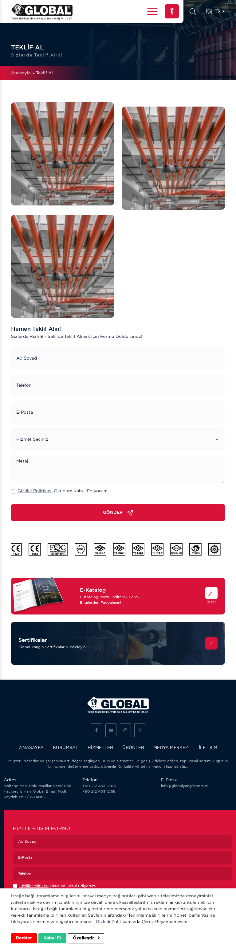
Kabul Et (52, 938)
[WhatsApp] (139, 730)
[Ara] (193, 12)
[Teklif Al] (172, 11)
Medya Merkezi (171, 748)
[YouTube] (110, 730)
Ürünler (133, 748)
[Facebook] (96, 730)
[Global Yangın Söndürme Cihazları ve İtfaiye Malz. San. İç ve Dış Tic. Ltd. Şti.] (42, 11)
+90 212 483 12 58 (99, 791)
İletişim (208, 748)
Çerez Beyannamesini (164, 922)
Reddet (24, 938)
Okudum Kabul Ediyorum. (63, 491)
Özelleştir (84, 938)
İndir (211, 602)
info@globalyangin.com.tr (184, 786)
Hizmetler (100, 748)
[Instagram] (125, 730)
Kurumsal (65, 748)
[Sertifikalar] (211, 643)
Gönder (113, 512)
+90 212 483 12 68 (99, 786)
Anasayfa (21, 73)
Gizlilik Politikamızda (118, 922)
